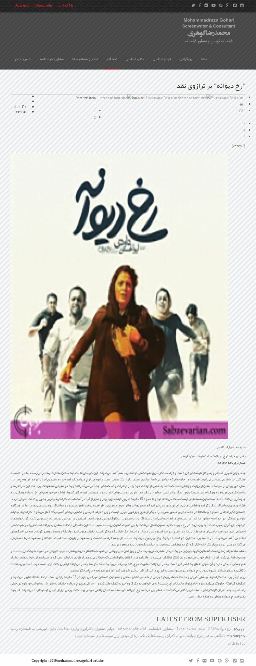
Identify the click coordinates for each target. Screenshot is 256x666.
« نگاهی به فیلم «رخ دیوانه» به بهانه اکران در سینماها (187, 635)
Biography (21, 5)
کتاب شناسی (135, 59)
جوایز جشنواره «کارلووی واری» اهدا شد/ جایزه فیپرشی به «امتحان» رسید (62, 628)
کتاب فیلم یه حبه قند (132, 628)
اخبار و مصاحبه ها (85, 59)
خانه (204, 59)
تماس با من (23, 59)
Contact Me (65, 5)
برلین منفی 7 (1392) (190, 628)
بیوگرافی (186, 59)
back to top (237, 643)
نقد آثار (111, 59)
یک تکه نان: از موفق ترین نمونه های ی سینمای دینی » (112, 635)
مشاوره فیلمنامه (52, 59)
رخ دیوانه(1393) (219, 628)
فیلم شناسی (162, 59)
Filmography (43, 5)
